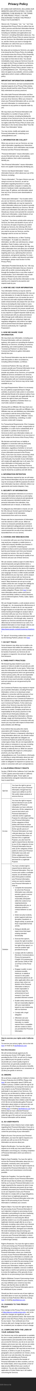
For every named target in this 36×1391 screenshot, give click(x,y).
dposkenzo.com (20, 1046)
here (24, 590)
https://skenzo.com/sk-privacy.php (14, 1312)
